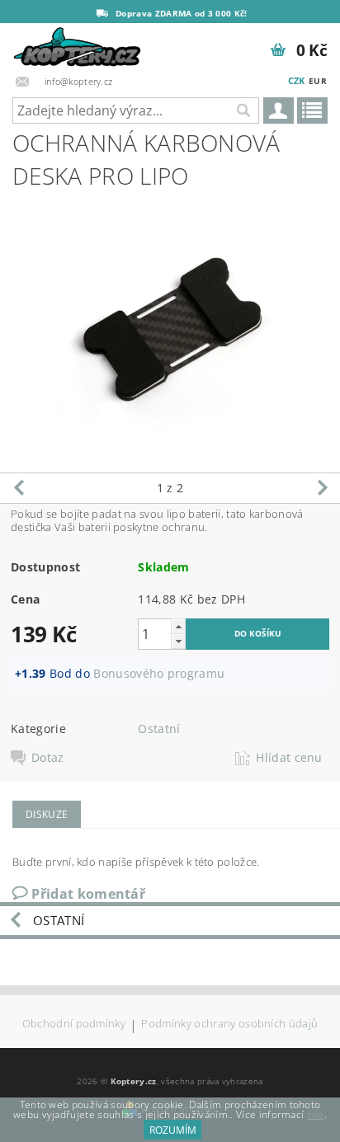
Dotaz (47, 757)
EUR (318, 81)
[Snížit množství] (178, 641)
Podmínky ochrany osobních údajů (229, 1024)
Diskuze (47, 814)
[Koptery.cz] (78, 44)
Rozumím (172, 1130)
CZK (296, 80)
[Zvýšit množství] (178, 626)
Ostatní (159, 728)
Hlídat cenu (289, 757)
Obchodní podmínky (73, 1024)
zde (315, 1114)
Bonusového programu (158, 673)
